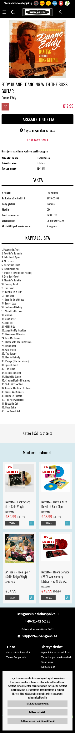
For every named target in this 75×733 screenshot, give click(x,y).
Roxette (10, 512)
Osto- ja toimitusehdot (18, 652)
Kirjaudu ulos (48, 667)
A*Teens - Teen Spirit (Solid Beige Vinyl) (17, 574)
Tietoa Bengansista (16, 657)
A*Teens (10, 582)
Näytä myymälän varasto (39, 130)
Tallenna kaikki (37, 712)
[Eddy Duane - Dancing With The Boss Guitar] (37, 49)
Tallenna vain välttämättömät (38, 721)
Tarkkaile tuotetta (37, 119)
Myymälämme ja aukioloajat (56, 652)
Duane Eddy (9, 97)
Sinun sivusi (47, 662)
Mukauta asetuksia (37, 703)
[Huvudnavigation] (4, 12)
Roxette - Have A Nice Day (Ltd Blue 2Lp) (54, 504)
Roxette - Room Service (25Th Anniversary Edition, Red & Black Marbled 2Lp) (55, 577)
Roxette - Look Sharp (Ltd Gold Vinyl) (17, 504)
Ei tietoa (41, 163)
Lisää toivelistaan (37, 140)
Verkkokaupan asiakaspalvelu (56, 657)
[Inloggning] (60, 12)
